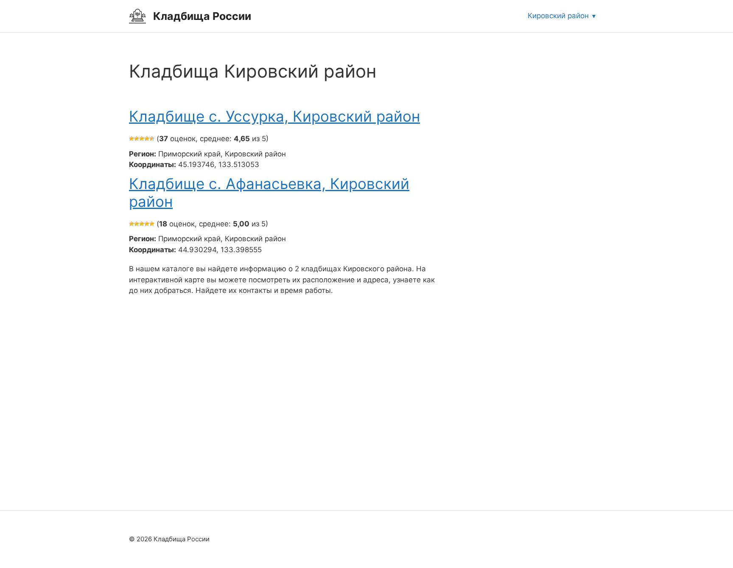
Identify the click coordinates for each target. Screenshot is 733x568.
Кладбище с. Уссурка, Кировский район (274, 116)
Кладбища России (202, 16)
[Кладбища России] (137, 15)
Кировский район (558, 15)
